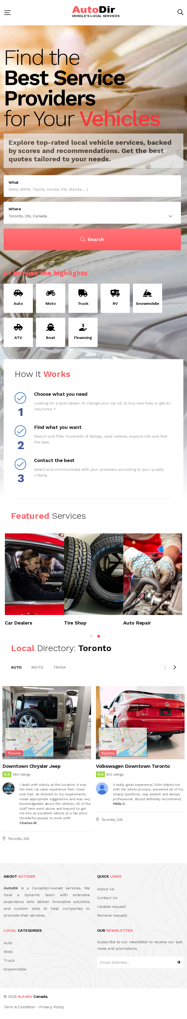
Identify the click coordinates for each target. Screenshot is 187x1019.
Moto (37, 667)
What (14, 182)
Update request (111, 906)
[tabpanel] (34, 582)
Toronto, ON (18, 838)
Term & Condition (19, 1007)
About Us (105, 889)
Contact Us (107, 897)
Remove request (112, 915)
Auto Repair (137, 623)
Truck (59, 667)
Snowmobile (15, 969)
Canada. (33, 996)
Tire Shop (75, 623)
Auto (16, 667)
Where (15, 209)
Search (96, 239)
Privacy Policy (51, 1007)
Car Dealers (18, 623)
